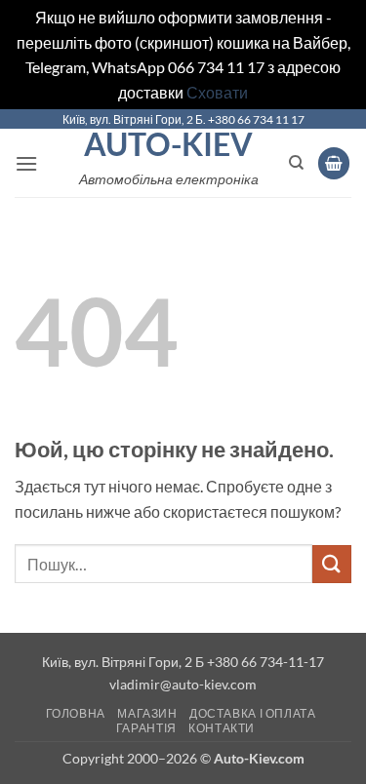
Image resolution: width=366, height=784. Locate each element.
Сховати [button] (217, 92)
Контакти (221, 728)
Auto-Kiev (168, 144)
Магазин (147, 713)
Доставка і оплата (252, 713)
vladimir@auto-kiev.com (183, 684)
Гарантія (146, 728)
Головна (75, 713)
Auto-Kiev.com (259, 758)
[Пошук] (296, 162)
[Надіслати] (331, 564)
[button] (26, 163)
